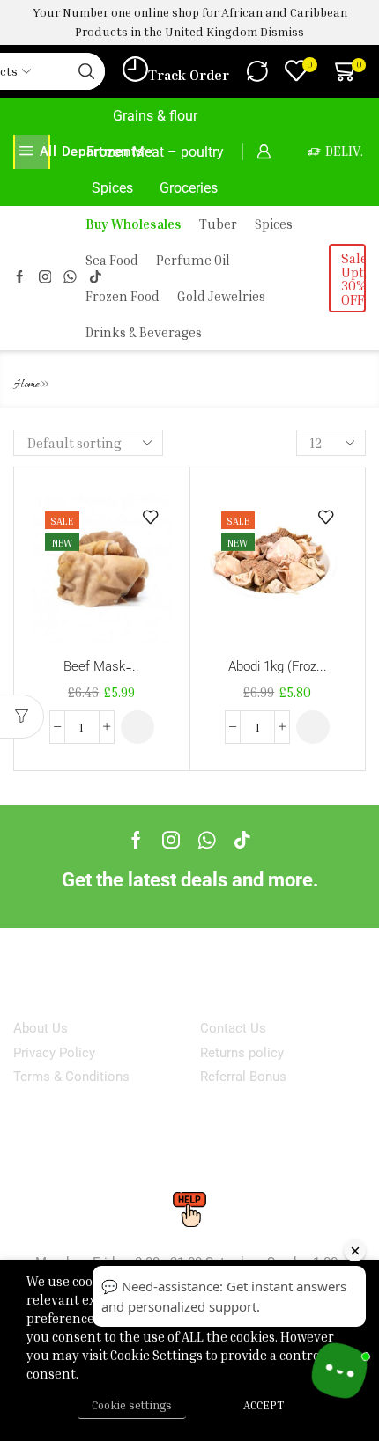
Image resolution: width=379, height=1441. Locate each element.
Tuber (218, 224)
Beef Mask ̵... (101, 666)
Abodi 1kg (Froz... (277, 666)
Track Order (188, 75)
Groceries (189, 188)
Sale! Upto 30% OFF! (353, 278)
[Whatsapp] (206, 840)
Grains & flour (155, 115)
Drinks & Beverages (143, 332)
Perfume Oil (193, 260)
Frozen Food (122, 296)
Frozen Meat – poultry (155, 151)
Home (27, 385)
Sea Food (111, 260)
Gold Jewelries (221, 296)
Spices (112, 188)
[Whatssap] (70, 277)
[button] (137, 727)
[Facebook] (19, 277)
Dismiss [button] (282, 31)
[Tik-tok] (242, 840)
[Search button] (86, 71)
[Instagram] (45, 277)
